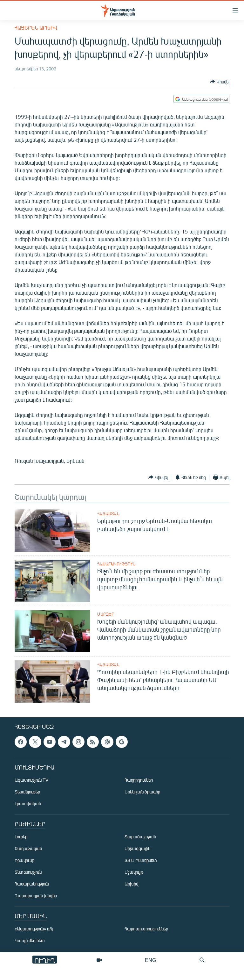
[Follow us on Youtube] (50, 742)
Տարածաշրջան (140, 837)
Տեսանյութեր (27, 792)
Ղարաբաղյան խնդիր (36, 896)
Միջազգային (137, 848)
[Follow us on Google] (122, 742)
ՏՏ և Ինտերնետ (141, 860)
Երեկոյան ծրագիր (142, 792)
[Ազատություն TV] (99, 960)
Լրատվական (28, 804)
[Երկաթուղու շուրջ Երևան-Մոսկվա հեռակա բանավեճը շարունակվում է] (52, 530)
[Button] (219, 81)
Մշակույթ (134, 872)
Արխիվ (131, 884)
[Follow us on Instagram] (78, 742)
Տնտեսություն (28, 872)
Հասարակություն (116, 563)
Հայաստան (108, 513)
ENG (150, 960)
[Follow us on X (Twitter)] (35, 742)
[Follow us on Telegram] (64, 742)
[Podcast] (107, 742)
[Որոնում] (202, 960)
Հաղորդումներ (139, 780)
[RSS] (93, 742)
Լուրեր (21, 837)
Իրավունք (24, 860)
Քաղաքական (28, 848)
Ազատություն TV (31, 780)
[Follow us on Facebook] (21, 742)
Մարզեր (105, 614)
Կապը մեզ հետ (30, 940)
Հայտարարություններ (146, 929)
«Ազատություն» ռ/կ (34, 929)
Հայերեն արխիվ (36, 28)
